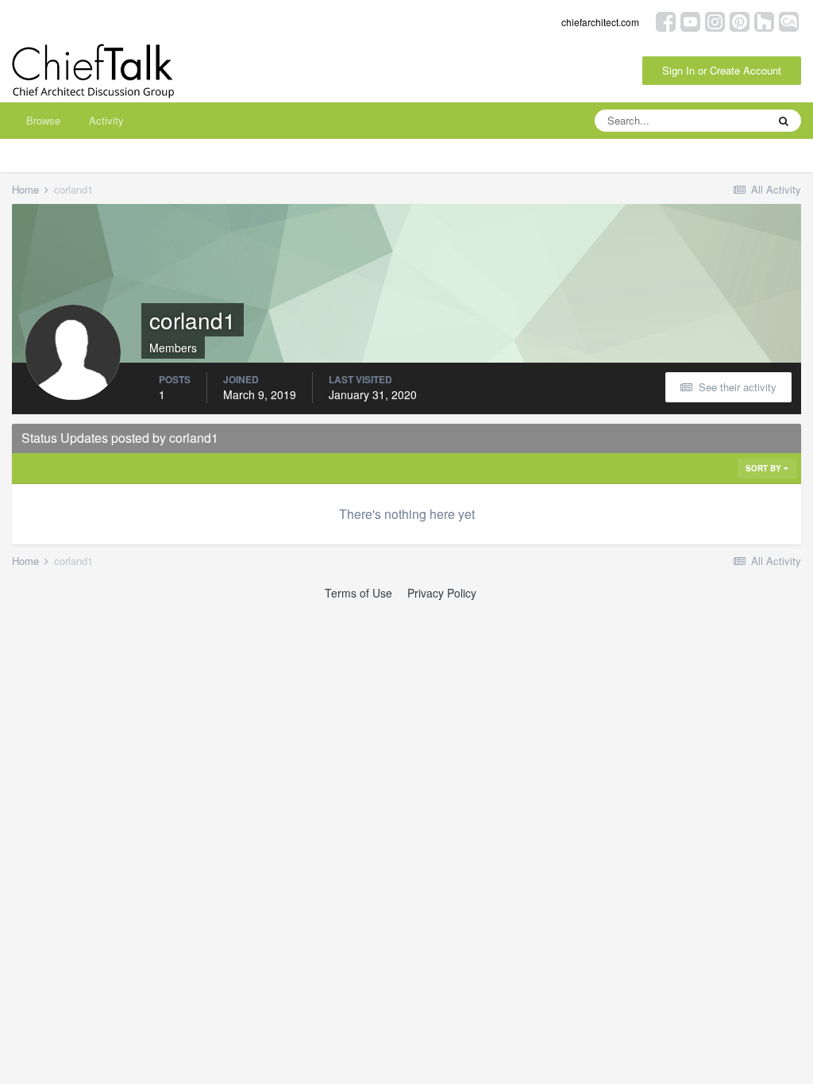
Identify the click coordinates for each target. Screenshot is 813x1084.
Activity (106, 120)
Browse (43, 120)
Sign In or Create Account (721, 70)
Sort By (765, 468)
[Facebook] (666, 20)
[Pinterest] (739, 20)
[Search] (783, 121)
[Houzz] (764, 20)
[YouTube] (690, 20)
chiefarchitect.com (600, 22)
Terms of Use (358, 593)
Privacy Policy (441, 593)
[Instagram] (715, 20)
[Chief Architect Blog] (789, 20)
